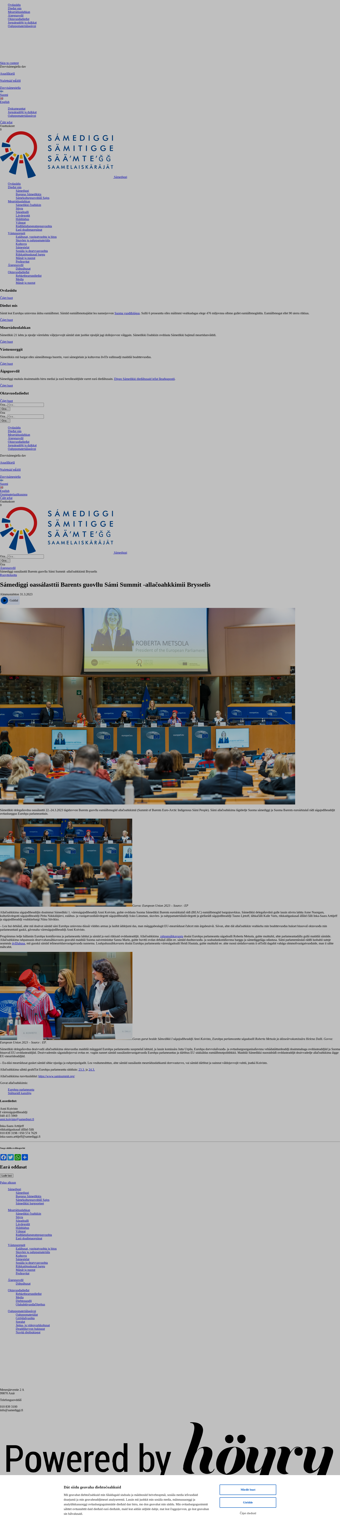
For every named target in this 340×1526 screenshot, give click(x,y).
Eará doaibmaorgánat (29, 229)
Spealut (20, 1321)
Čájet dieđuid (248, 1513)
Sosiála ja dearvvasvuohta (32, 251)
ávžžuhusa (18, 943)
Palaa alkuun (8, 1182)
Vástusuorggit (16, 233)
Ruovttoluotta (8, 575)
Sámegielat (22, 247)
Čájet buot (6, 298)
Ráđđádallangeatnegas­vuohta (34, 226)
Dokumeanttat (16, 108)
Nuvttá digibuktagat (28, 1332)
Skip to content (9, 63)
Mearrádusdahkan (19, 12)
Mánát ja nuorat (25, 258)
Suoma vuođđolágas (127, 313)
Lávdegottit (23, 215)
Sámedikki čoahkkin (28, 205)
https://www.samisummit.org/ (56, 1076)
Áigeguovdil (15, 15)
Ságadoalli (22, 212)
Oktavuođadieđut (18, 19)
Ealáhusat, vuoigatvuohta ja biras (36, 236)
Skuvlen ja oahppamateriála (33, 240)
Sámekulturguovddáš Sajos (32, 197)
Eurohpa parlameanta (21, 1089)
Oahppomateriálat (27, 1314)
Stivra (19, 208)
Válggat (21, 222)
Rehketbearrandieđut (29, 275)
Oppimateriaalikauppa (13, 494)
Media (20, 279)
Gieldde (248, 1502)
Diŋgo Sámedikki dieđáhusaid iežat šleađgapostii (144, 379)
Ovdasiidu (14, 4)
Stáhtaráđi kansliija (19, 1093)
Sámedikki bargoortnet (30, 1203)
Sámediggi (22, 190)
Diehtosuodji (24, 1301)
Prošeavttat (22, 261)
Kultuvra (21, 243)
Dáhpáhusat (23, 268)
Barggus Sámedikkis (28, 194)
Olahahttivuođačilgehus (30, 1304)
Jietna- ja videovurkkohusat (33, 1325)
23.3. (82, 1069)
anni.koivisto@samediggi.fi (17, 1119)
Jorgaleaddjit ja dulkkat (22, 22)
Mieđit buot (248, 1489)
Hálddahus (22, 219)
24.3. (92, 1069)
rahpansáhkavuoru (171, 936)
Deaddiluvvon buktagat (30, 1328)
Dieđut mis (14, 8)
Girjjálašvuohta (25, 1318)
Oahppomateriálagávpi (22, 26)
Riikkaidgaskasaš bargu (30, 254)
